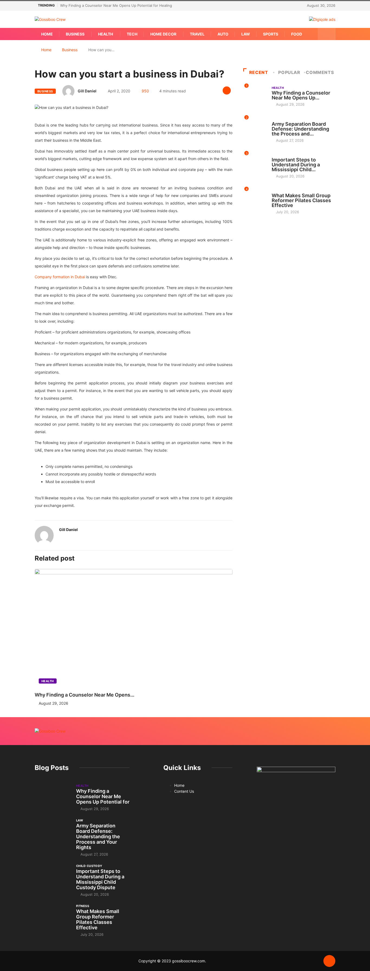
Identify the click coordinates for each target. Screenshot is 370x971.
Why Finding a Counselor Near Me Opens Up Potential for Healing (116, 5)
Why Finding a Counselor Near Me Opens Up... (301, 95)
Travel (197, 34)
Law (245, 34)
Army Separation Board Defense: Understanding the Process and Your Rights (98, 836)
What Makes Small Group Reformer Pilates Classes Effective (301, 200)
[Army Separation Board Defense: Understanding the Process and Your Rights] (53, 831)
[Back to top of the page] (329, 961)
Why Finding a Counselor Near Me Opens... (84, 695)
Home (47, 34)
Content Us (184, 791)
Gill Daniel (87, 91)
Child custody (285, 155)
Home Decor (163, 34)
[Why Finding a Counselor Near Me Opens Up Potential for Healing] (53, 796)
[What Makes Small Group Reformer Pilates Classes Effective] (53, 917)
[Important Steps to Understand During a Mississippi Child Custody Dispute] (53, 877)
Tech (132, 34)
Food (296, 34)
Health (105, 34)
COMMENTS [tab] (320, 72)
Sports (270, 34)
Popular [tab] (289, 72)
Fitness (278, 190)
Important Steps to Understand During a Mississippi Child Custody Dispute (100, 879)
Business (75, 34)
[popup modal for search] (326, 34)
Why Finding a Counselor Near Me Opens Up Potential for (102, 796)
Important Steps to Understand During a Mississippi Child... (296, 164)
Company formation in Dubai (60, 276)
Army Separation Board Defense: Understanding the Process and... (300, 129)
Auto (223, 34)
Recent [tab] (258, 72)
